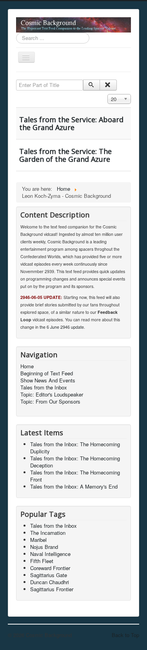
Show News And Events (47, 380)
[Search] (91, 85)
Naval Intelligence (50, 554)
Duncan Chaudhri (49, 582)
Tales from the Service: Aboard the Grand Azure (71, 123)
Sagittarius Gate (48, 575)
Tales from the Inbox (43, 387)
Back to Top (125, 635)
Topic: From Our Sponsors (50, 401)
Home (27, 366)
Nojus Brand (44, 546)
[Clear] (108, 85)
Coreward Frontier (50, 568)
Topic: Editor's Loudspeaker (51, 394)
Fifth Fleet (41, 561)
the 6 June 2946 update (62, 327)
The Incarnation (47, 532)
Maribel (38, 539)
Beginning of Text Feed (46, 373)
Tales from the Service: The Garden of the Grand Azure (65, 155)
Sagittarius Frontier (51, 589)
